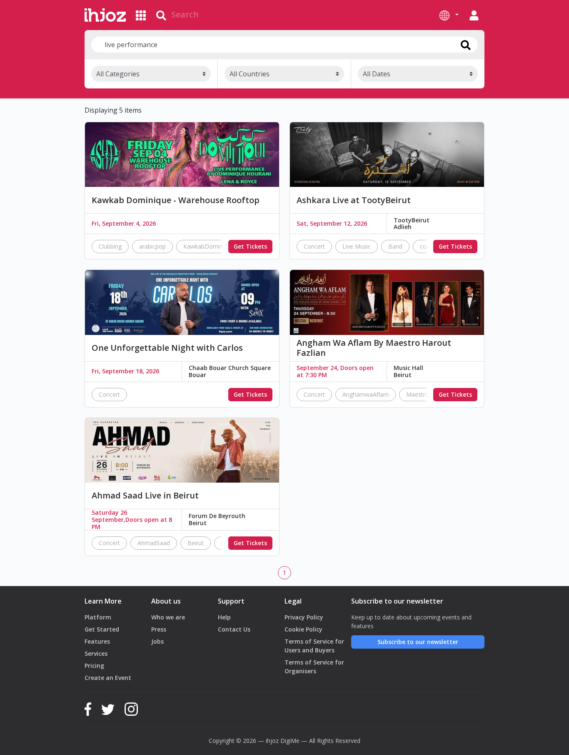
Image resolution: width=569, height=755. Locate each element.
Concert (314, 246)
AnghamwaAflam (365, 394)
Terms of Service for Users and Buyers (314, 645)
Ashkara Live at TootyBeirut (354, 200)
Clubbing (110, 246)
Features (97, 641)
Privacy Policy (303, 617)
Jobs (157, 641)
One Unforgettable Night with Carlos (167, 348)
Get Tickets (250, 246)
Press (158, 629)
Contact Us (234, 629)
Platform (98, 617)
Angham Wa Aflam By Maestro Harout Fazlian (374, 348)
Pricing (94, 665)
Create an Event (108, 678)
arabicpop (152, 246)
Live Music (356, 246)
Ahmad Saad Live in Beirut (145, 496)
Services (96, 653)
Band (395, 246)
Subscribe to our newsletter (417, 642)
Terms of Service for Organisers (314, 666)
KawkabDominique (208, 246)
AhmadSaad (153, 543)
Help (224, 617)
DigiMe (289, 741)
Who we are (168, 617)
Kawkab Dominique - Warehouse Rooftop (176, 200)
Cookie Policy (303, 629)
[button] (449, 15)
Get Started (102, 629)
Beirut (195, 543)
